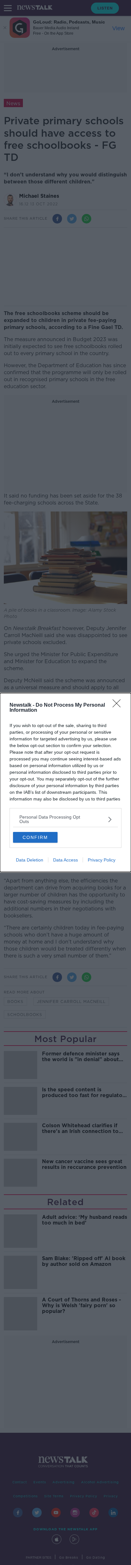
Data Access (65, 859)
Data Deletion (29, 859)
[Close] (119, 705)
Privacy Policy (101, 859)
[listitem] (65, 819)
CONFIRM (35, 837)
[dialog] (65, 782)
